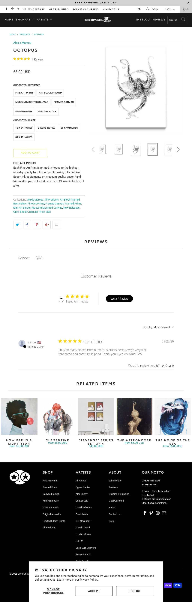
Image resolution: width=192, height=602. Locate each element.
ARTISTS (43, 19)
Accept (94, 591)
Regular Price (37, 211)
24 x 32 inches (46, 127)
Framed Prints (73, 203)
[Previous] (94, 88)
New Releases (71, 207)
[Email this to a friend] (56, 225)
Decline (135, 591)
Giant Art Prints (51, 507)
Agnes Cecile (83, 487)
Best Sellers (20, 203)
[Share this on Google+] (47, 225)
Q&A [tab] (38, 257)
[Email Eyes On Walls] (24, 9)
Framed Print (23, 111)
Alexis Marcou (22, 43)
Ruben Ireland (83, 554)
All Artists (81, 480)
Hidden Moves (83, 534)
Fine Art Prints (36, 203)
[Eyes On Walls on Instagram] (18, 9)
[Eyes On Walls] (97, 20)
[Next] (177, 88)
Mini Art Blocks (22, 207)
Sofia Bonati (82, 561)
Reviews (158, 19)
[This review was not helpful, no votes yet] (170, 366)
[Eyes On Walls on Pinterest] (12, 9)
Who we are (36, 9)
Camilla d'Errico (84, 507)
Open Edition (20, 211)
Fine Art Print (24, 92)
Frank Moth (82, 514)
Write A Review (119, 298)
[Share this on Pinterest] (37, 225)
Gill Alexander (83, 521)
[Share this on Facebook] (27, 225)
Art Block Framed (50, 92)
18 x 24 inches (23, 127)
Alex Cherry (82, 494)
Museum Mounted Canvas (31, 102)
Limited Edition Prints (54, 521)
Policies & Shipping (86, 9)
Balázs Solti (82, 500)
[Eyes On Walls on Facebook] (6, 9)
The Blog (143, 19)
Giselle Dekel (83, 527)
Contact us (111, 9)
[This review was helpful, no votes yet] (163, 366)
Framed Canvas (64, 102)
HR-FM (79, 541)
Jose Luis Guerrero (86, 547)
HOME (9, 19)
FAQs (112, 521)
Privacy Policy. (89, 579)
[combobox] (158, 327)
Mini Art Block (47, 111)
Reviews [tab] (24, 258)
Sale (48, 211)
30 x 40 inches (69, 127)
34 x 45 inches (23, 137)
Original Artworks (52, 514)
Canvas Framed (51, 494)
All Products (52, 199)
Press (112, 507)
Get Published (58, 9)
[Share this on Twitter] (17, 225)
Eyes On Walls (25, 573)
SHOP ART (23, 19)
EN (139, 9)
